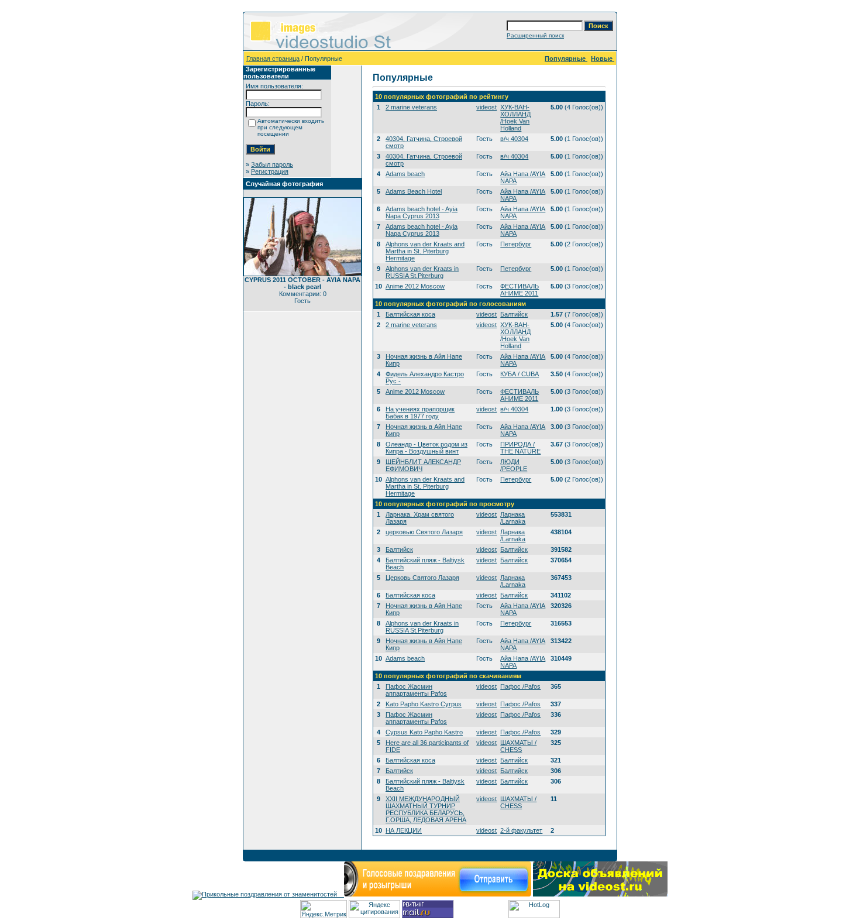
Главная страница (273, 58)
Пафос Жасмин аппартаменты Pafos (416, 690)
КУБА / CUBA (519, 373)
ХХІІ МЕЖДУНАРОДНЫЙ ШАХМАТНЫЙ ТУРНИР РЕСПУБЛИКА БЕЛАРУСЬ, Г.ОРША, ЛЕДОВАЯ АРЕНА (426, 809)
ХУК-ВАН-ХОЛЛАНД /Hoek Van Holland (515, 118)
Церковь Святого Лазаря (422, 577)
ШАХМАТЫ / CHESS (518, 746)
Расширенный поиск (535, 35)
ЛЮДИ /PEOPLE (513, 465)
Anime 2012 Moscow (415, 286)
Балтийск (514, 314)
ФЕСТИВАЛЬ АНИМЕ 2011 (519, 290)
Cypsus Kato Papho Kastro (424, 732)
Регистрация (269, 171)
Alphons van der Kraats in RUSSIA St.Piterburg (422, 272)
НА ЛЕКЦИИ (404, 830)
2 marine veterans (411, 107)
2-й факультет (521, 830)
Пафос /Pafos (520, 686)
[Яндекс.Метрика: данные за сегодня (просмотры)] (323, 909)
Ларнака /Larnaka (512, 518)
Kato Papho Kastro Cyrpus (424, 703)
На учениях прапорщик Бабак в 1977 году (420, 413)
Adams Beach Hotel (414, 191)
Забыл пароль (272, 164)
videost (486, 107)
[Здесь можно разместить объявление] (600, 894)
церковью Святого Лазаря (424, 531)
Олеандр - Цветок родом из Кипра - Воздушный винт (426, 448)
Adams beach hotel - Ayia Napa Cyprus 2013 (421, 212)
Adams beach (405, 173)
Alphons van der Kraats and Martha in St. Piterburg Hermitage (425, 251)
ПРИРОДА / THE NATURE (520, 448)
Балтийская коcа (410, 314)
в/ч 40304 (514, 138)
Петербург (515, 244)
